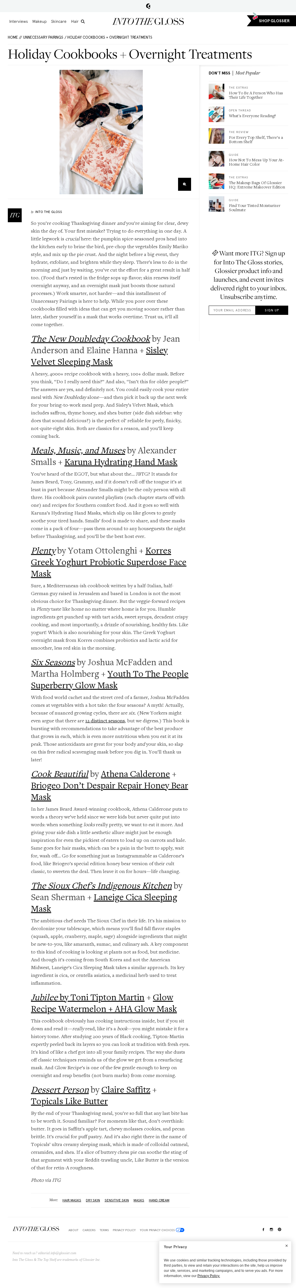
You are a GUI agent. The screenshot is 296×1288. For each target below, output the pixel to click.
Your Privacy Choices (157, 1230)
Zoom (184, 184)
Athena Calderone (135, 773)
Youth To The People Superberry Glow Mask (109, 679)
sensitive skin (117, 1200)
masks (139, 1200)
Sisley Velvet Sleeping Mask (99, 355)
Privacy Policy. (208, 1276)
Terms (104, 1230)
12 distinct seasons (105, 720)
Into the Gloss (148, 21)
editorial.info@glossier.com (57, 1253)
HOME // (15, 37)
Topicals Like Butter (69, 1101)
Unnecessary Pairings (43, 37)
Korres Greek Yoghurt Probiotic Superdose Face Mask (108, 562)
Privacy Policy (124, 1230)
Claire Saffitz (125, 1089)
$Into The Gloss (35, 1229)
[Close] (286, 1245)
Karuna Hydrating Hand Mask (120, 462)
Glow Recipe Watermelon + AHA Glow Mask (104, 1002)
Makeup (39, 21)
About (73, 1230)
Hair (75, 21)
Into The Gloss (48, 212)
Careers (88, 1230)
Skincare (58, 21)
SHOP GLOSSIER (274, 20)
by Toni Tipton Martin (88, 997)
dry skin (93, 1200)
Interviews (18, 21)
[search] (83, 21)
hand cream (159, 1200)
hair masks (71, 1200)
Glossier (148, 6)
